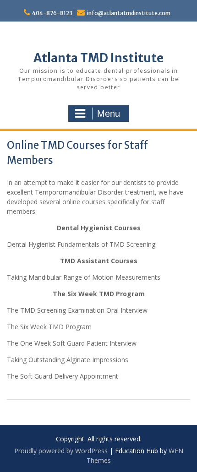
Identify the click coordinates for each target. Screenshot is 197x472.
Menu (108, 114)
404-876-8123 (52, 13)
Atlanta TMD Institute (98, 57)
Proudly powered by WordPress (61, 450)
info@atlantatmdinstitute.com (128, 13)
